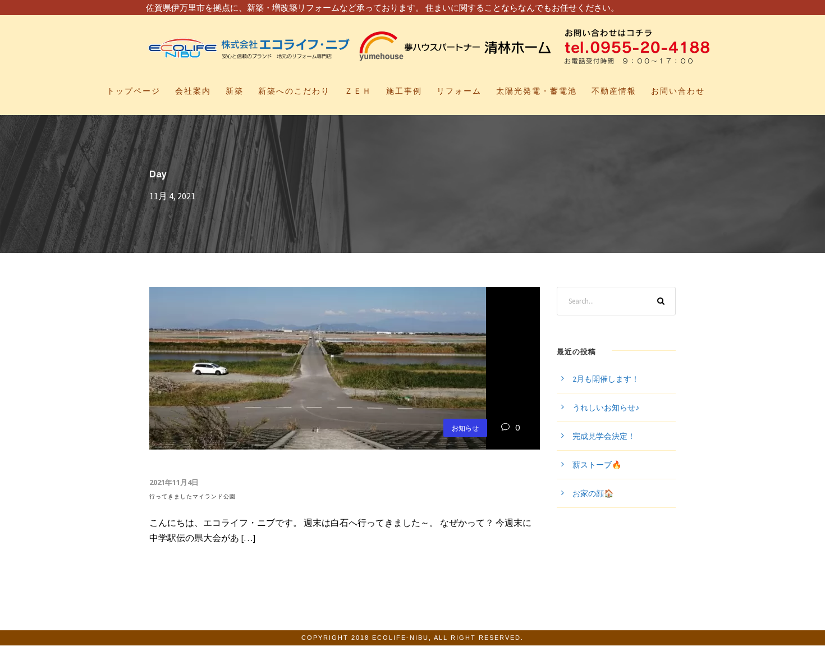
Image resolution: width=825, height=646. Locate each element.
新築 (235, 90)
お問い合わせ (678, 90)
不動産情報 (614, 90)
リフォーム (459, 90)
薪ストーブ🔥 (596, 465)
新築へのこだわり (294, 90)
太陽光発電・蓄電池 (536, 90)
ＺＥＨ (358, 90)
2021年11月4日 (174, 482)
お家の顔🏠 (592, 493)
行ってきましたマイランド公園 (192, 496)
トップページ (134, 90)
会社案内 (193, 90)
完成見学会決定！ (603, 436)
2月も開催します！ (605, 379)
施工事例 (404, 90)
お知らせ (465, 428)
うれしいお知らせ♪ (605, 407)
